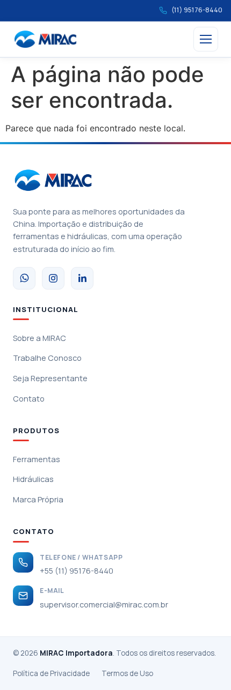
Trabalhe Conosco (47, 358)
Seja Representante (50, 378)
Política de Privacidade (51, 673)
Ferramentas (36, 459)
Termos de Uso (127, 673)
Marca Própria (38, 499)
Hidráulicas (33, 479)
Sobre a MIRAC (39, 338)
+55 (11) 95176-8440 (76, 571)
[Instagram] (53, 278)
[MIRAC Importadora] (45, 39)
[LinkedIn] (82, 278)
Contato (29, 399)
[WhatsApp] (24, 278)
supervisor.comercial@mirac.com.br (104, 604)
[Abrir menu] (205, 39)
